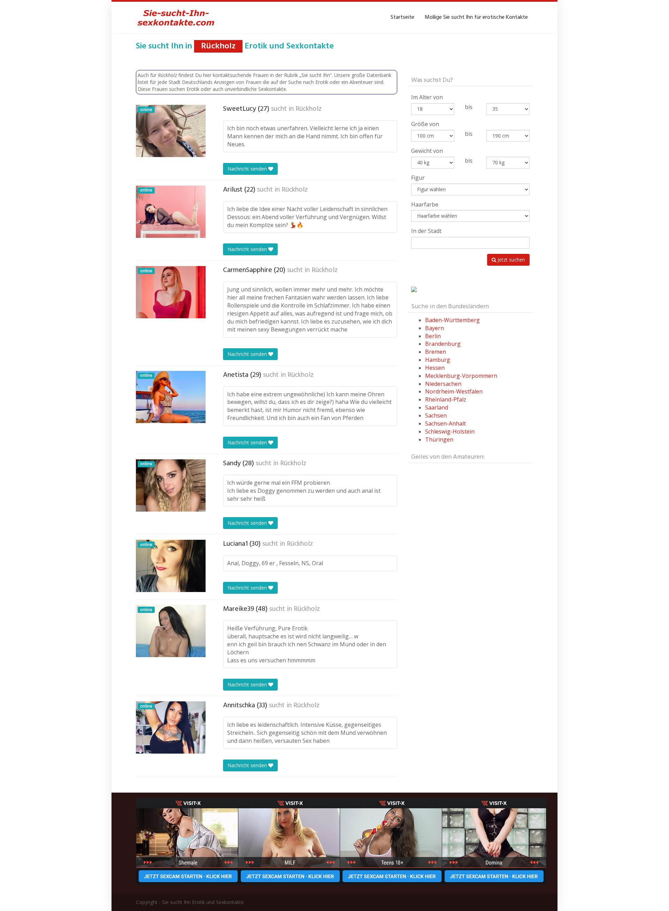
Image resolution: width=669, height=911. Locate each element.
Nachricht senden (248, 168)
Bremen (435, 352)
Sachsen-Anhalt (445, 423)
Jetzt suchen (510, 259)
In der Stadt (426, 231)
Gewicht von (427, 151)
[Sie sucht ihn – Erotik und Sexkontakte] (176, 17)
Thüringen (439, 439)
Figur (418, 177)
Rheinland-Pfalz (445, 399)
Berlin (433, 336)
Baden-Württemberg (452, 320)
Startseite (402, 17)
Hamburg (437, 360)
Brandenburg (443, 344)
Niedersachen (443, 384)
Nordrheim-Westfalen (454, 391)
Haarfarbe (424, 204)
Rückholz (308, 109)
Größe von (425, 124)
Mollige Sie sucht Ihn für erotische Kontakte (476, 17)
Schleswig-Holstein (450, 431)
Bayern (434, 328)
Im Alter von (427, 97)
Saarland (436, 407)
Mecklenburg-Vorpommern (461, 376)
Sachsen (436, 415)
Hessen (435, 368)
